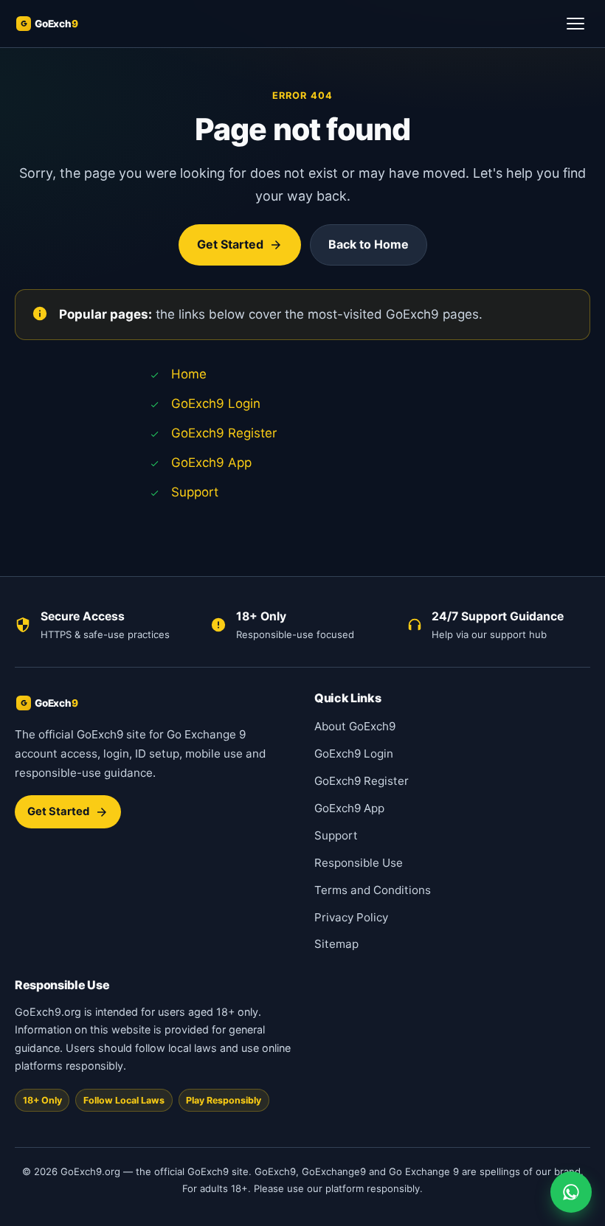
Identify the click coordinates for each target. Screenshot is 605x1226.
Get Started (230, 244)
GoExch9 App (211, 462)
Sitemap (336, 944)
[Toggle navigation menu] (575, 23)
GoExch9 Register (224, 433)
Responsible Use (358, 863)
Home (189, 374)
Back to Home (368, 244)
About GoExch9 (354, 726)
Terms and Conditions (372, 890)
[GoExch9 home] (63, 23)
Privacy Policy (351, 917)
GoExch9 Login (215, 403)
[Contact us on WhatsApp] (571, 1192)
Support (194, 492)
